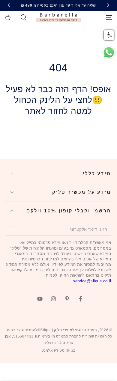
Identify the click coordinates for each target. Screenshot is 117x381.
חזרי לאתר (58, 131)
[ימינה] (9, 5)
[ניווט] (109, 17)
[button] (23, 17)
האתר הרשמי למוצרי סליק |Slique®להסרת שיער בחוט (51, 330)
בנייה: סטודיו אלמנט (58, 350)
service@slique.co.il (92, 281)
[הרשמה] (9, 229)
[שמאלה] (107, 5)
